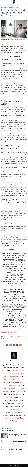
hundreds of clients (7, 391)
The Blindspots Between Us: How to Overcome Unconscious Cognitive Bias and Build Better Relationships (14, 378)
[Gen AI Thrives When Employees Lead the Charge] (4, 442)
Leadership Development (5, 7)
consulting (6, 388)
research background (7, 397)
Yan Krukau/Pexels (12, 332)
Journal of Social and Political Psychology (15, 405)
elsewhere (5, 387)
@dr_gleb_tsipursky (8, 414)
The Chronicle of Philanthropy (10, 385)
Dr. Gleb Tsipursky (7, 362)
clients (17, 281)
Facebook (14, 414)
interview (20, 50)
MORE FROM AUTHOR (7, 430)
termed (21, 74)
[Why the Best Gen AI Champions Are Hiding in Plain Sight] (4, 449)
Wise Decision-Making (14, 7)
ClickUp (24, 52)
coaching (11, 388)
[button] (26, 2)
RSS (21, 414)
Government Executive (20, 384)
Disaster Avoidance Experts (18, 336)
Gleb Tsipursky (5, 17)
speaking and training (19, 388)
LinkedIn (4, 415)
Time (8, 384)
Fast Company (22, 382)
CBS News (4, 384)
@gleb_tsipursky (14, 412)
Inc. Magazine (19, 385)
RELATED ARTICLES (7, 428)
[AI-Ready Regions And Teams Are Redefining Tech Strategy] (4, 435)
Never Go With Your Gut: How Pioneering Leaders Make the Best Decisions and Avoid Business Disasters (14, 373)
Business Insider (12, 384)
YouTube (18, 414)
